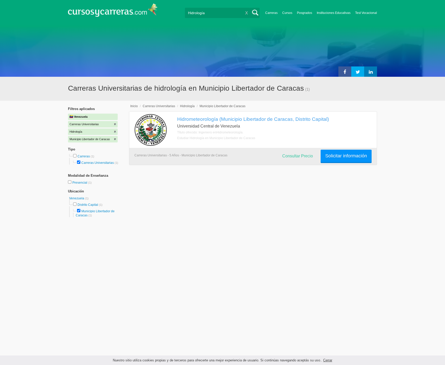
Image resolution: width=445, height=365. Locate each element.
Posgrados (304, 12)
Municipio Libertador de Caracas (222, 106)
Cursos (287, 12)
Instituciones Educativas (333, 12)
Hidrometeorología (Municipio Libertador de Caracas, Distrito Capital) (253, 119)
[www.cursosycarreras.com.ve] (113, 11)
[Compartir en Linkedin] (370, 71)
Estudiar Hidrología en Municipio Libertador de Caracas (216, 138)
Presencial (80, 182)
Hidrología (187, 106)
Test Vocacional (366, 12)
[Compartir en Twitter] (357, 71)
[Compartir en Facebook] (344, 71)
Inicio (134, 106)
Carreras (271, 12)
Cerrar (327, 360)
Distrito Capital (88, 205)
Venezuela (77, 198)
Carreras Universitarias (97, 163)
